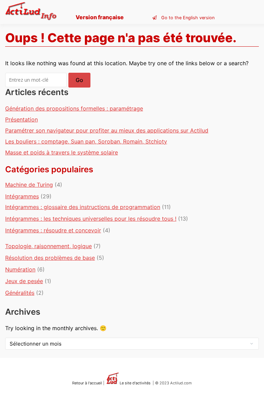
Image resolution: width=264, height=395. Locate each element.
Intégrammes (22, 196)
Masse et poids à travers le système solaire (61, 152)
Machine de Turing (29, 184)
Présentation (21, 119)
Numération (20, 269)
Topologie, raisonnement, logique (48, 246)
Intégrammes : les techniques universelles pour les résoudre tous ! (90, 218)
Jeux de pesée (24, 281)
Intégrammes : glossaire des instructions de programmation (82, 207)
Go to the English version (187, 17)
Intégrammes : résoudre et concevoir (53, 230)
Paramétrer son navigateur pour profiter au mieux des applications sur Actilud (106, 130)
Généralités (19, 292)
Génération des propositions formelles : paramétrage (74, 108)
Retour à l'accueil (87, 383)
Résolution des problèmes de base (50, 257)
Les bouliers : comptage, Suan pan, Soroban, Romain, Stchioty (86, 141)
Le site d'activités (135, 383)
